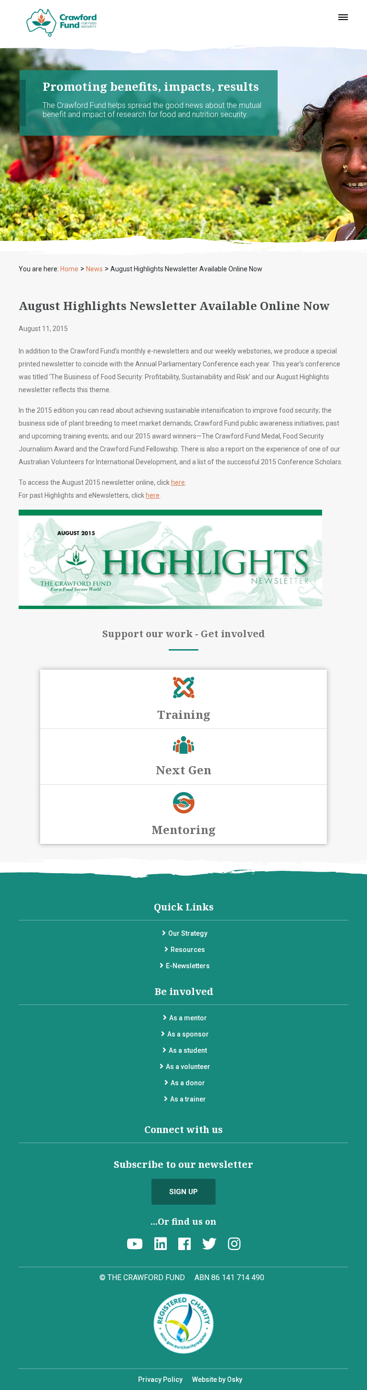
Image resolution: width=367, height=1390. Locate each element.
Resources (188, 949)
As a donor (188, 1083)
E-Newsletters (188, 966)
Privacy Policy (160, 1379)
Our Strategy (187, 933)
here (178, 482)
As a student (188, 1050)
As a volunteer (188, 1066)
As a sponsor (188, 1034)
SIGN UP (183, 1191)
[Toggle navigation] (343, 17)
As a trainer (188, 1099)
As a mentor (188, 1018)
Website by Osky (217, 1379)
